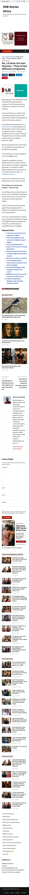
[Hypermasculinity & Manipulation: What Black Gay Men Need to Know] (6, 718)
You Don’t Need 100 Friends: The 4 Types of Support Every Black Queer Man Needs (19, 795)
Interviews (6, 831)
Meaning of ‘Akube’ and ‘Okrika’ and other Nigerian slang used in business (17, 253)
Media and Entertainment (11, 837)
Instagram (17, 892)
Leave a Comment (21, 71)
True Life (5, 854)
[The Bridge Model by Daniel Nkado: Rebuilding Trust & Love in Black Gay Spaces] (6, 596)
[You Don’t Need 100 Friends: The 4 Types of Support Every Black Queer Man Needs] (6, 793)
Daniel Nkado (13, 71)
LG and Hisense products (12, 288)
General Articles (9, 56)
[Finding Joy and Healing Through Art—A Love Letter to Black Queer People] (6, 699)
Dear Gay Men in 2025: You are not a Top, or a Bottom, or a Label (19, 663)
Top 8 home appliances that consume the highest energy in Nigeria (16, 240)
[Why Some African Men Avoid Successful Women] (14, 356)
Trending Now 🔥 (8, 851)
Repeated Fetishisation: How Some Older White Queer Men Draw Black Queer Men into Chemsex (19, 570)
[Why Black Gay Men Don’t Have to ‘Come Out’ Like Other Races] (6, 558)
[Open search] (25, 51)
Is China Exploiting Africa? (15, 244)
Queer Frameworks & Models (12, 842)
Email (4, 495)
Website (4, 502)
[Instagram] (22, 1)
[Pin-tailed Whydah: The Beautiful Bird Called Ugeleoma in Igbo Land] (14, 306)
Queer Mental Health (9, 845)
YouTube (23, 892)
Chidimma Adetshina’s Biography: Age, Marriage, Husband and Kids (15, 281)
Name (4, 487)
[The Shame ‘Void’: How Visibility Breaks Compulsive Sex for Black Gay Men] (6, 636)
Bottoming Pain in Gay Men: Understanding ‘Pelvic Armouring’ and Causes (18, 729)
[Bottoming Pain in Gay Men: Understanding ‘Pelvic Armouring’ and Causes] (6, 727)
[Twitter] (20, 1)
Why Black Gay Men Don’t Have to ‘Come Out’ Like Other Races (19, 559)
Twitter (12, 892)
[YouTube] (24, 1)
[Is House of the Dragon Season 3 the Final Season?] (14, 331)
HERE (9, 548)
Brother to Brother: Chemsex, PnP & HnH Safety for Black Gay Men (19, 711)
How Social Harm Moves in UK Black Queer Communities (19, 580)
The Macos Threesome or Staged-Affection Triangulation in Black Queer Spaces (19, 784)
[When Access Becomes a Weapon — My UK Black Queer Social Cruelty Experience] (6, 772)
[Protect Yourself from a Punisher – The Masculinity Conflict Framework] (6, 626)
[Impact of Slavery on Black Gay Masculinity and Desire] (6, 690)
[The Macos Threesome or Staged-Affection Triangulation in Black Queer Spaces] (6, 782)
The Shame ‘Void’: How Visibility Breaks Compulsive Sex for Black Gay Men (19, 639)
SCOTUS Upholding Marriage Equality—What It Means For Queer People (19, 682)
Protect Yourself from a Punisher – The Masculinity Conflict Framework (19, 628)
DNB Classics (7, 825)
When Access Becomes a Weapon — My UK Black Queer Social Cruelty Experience (19, 774)
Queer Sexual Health (9, 848)
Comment (5, 467)
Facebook (6, 892)
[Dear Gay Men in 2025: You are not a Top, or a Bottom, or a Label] (6, 662)
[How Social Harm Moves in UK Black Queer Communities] (6, 579)
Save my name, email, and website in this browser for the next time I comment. (14, 512)
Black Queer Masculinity (10, 819)
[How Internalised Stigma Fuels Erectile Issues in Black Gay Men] (6, 738)
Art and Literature (8, 814)
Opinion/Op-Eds (8, 839)
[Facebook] (18, 1)
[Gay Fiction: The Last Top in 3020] (6, 747)
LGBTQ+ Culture (8, 834)
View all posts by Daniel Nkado (18, 448)
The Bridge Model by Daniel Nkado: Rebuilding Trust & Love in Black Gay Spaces (19, 599)
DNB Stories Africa (14, 889)
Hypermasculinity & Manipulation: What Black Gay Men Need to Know (19, 720)
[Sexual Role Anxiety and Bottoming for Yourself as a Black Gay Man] (6, 607)
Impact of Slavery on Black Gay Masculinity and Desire (18, 692)
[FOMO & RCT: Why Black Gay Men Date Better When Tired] (6, 588)
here (16, 443)
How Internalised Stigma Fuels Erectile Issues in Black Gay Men (19, 739)
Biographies (6, 816)
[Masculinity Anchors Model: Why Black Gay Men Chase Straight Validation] (6, 616)
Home (3, 56)
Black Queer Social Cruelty (11, 822)
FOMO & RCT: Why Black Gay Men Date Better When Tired (19, 589)
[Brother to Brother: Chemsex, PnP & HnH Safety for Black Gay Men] (6, 710)
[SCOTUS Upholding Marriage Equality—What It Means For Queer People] (6, 680)
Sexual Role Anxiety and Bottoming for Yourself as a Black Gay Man (19, 608)
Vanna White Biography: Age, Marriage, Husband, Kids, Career (16, 269)
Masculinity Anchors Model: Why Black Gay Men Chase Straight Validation (18, 618)
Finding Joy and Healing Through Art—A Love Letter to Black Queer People (19, 701)
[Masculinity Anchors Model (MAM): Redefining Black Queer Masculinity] (6, 647)
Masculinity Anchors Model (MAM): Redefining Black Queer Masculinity (19, 649)
